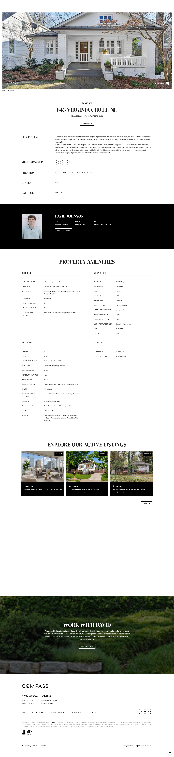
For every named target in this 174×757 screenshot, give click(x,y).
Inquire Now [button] (87, 123)
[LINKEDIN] (145, 712)
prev (9, 83)
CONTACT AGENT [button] (63, 231)
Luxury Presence (40, 746)
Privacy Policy (145, 746)
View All (147, 504)
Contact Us (92, 712)
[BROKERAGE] (150, 712)
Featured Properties (57, 712)
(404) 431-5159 (81, 224)
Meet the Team (37, 712)
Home (24, 712)
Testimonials (76, 712)
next (15, 83)
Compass (52, 722)
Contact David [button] (87, 646)
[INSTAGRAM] (140, 712)
